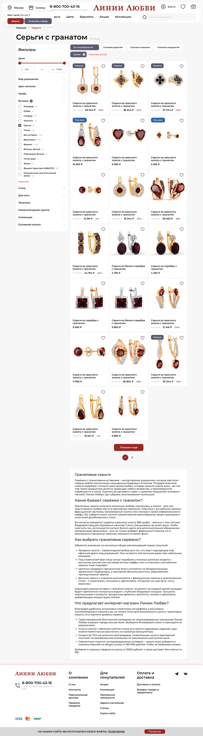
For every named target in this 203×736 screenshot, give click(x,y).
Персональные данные (78, 696)
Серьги (55, 16)
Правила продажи (74, 704)
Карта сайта (107, 713)
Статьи (104, 708)
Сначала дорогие (113, 47)
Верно (16, 21)
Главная (21, 27)
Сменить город (38, 21)
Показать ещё (128, 447)
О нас (72, 684)
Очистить (23, 181)
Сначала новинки (140, 47)
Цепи (70, 16)
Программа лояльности (107, 696)
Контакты (75, 689)
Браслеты (87, 16)
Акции (104, 16)
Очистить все (98, 54)
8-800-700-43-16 (65, 6)
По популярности (83, 47)
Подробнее (116, 731)
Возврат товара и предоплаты (148, 691)
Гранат (79, 54)
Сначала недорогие (168, 47)
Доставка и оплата (148, 684)
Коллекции (123, 16)
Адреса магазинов (112, 702)
